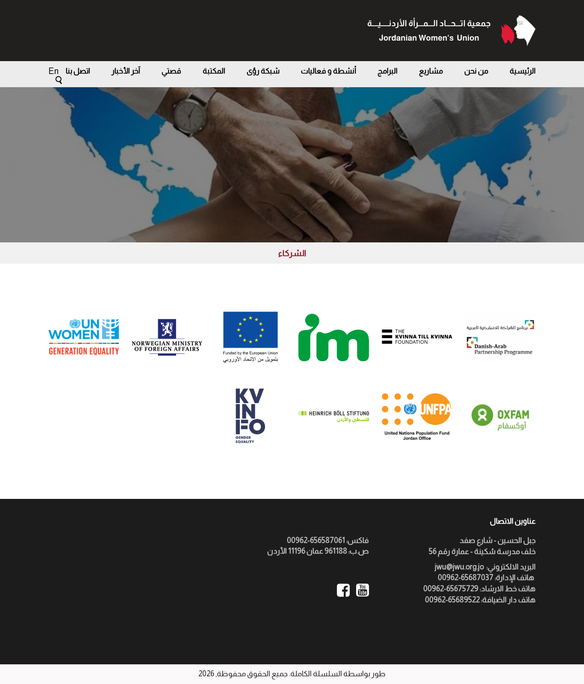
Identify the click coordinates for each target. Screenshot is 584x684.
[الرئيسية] (451, 30)
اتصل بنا (78, 71)
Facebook (343, 590)
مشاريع (431, 71)
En (53, 71)
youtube (362, 590)
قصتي (171, 71)
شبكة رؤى (263, 71)
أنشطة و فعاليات (328, 71)
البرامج (388, 71)
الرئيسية (523, 71)
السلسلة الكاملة (316, 673)
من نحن (476, 71)
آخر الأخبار (126, 71)
